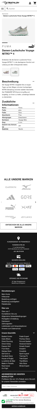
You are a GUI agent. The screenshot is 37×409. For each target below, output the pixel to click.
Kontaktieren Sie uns (18, 245)
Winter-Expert (24, 366)
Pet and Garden (25, 341)
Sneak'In (22, 348)
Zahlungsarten (7, 323)
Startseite (5, 14)
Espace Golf (6, 346)
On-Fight (5, 368)
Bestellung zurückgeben (18, 283)
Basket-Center (7, 336)
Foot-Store (5, 348)
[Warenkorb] (35, 3)
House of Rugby (7, 358)
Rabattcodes (6, 304)
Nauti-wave (6, 366)
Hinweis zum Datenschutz (11, 328)
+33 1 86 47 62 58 (18, 251)
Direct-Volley (6, 344)
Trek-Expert (23, 358)
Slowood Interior (25, 344)
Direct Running (7, 341)
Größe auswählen (18, 406)
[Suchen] (7, 8)
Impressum (6, 321)
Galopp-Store (6, 351)
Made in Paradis (8, 363)
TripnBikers (23, 361)
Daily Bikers (6, 339)
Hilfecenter (6, 296)
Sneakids (22, 351)
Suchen (12, 8)
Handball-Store (7, 356)
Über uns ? (6, 311)
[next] (35, 202)
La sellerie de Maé (8, 361)
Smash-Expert (24, 346)
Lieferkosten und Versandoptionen (14, 326)
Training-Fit (23, 356)
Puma (7, 46)
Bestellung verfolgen (9, 299)
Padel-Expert (24, 336)
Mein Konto (6, 294)
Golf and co (6, 353)
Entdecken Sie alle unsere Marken (19, 226)
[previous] (1, 202)
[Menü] (2, 8)
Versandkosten (26, 397)
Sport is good (24, 353)
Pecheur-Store (24, 339)
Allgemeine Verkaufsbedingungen (14, 316)
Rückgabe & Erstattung (10, 318)
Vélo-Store (23, 363)
